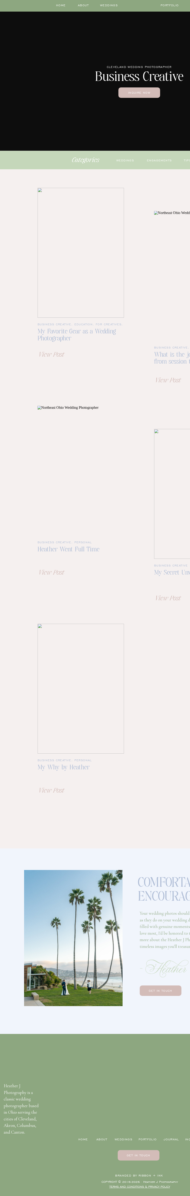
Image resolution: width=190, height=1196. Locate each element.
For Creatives (108, 324)
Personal (83, 542)
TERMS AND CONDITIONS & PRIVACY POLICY (139, 1186)
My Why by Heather (64, 767)
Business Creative (54, 324)
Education (83, 324)
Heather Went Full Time (68, 549)
